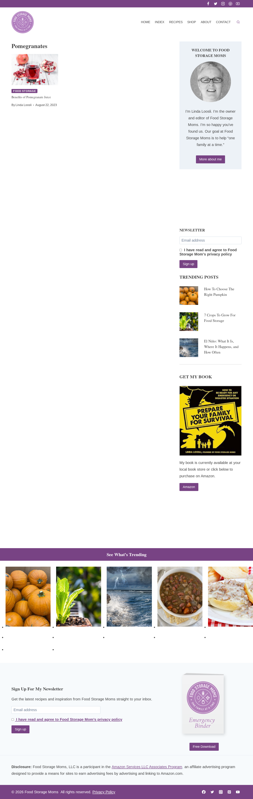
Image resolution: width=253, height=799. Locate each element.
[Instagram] (223, 3)
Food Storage (24, 91)
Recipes (176, 22)
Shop (191, 22)
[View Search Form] (238, 22)
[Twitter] (215, 3)
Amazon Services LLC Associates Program (147, 767)
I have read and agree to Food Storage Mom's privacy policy (208, 252)
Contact (223, 22)
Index (159, 22)
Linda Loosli (24, 105)
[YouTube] (238, 3)
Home (145, 22)
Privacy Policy (103, 792)
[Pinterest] (230, 3)
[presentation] (34, 69)
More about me (210, 159)
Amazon (189, 487)
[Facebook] (208, 3)
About (206, 22)
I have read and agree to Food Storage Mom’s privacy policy (68, 719)
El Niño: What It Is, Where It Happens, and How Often (221, 347)
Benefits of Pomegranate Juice (31, 97)
